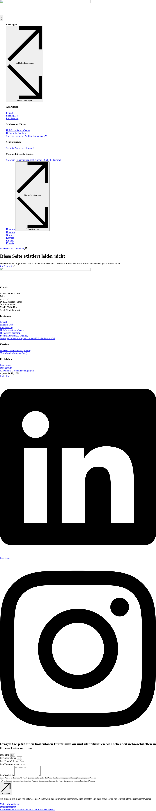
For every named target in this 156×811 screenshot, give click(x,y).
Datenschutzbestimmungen (57, 778)
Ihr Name (5, 754)
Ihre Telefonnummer (10, 764)
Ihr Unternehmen (8, 758)
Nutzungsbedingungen (78, 778)
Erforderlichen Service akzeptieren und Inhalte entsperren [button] (27, 809)
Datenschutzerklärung (20, 781)
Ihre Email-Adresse (9, 761)
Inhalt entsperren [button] (8, 807)
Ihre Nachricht (7, 775)
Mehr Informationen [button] (9, 804)
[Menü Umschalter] (1, 18)
